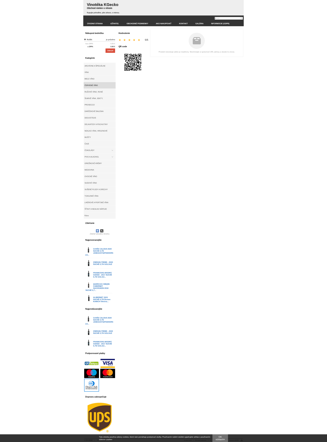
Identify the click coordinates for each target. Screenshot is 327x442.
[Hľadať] (241, 18)
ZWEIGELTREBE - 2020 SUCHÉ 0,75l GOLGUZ (103, 263)
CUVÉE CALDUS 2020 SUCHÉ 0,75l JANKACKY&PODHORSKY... (99, 252)
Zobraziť (110, 51)
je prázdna (110, 39)
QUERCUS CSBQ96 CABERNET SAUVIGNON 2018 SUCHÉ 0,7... (97, 287)
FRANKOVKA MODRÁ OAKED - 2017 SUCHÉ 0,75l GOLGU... (102, 275)
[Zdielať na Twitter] (101, 230)
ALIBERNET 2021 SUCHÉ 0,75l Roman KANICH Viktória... (101, 299)
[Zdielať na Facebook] (97, 230)
